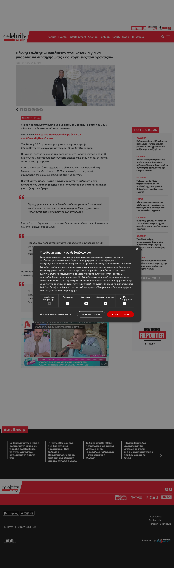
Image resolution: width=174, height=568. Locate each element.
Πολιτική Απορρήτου (68, 290)
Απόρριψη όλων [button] (91, 314)
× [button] (137, 249)
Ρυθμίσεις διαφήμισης (50, 287)
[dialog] (87, 284)
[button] (55, 314)
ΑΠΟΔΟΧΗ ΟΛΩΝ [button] (120, 314)
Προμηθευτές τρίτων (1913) (112, 270)
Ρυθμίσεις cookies (48, 290)
